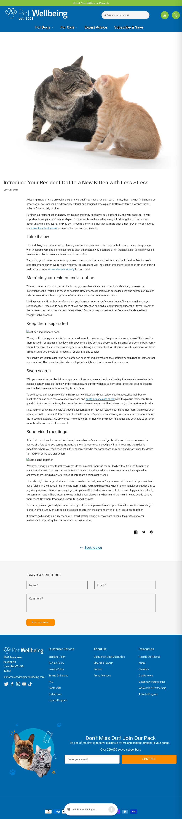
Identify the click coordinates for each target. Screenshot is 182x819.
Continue (64, 444)
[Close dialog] (139, 381)
